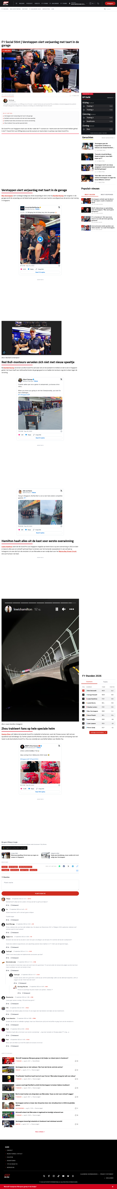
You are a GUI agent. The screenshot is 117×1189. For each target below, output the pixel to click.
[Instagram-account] (54, 1176)
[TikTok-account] (58, 1176)
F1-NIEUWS (5, 9)
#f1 (19, 395)
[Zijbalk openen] (16, 3)
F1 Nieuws (7, 50)
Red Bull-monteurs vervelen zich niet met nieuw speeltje (19, 118)
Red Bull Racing (58, 196)
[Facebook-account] (49, 1176)
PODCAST (29, 3)
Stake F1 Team (24, 870)
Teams (105, 682)
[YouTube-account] (63, 1176)
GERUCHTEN (46, 9)
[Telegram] (73, 866)
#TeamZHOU (34, 759)
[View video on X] (40, 239)
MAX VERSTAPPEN (15, 9)
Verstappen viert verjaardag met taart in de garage (18, 116)
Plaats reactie (40, 893)
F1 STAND (45, 3)
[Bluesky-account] (68, 1176)
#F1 (25, 498)
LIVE (52, 9)
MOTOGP (24, 9)
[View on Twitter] (59, 208)
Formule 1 (4, 867)
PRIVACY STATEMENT (106, 1174)
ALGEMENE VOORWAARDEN (88, 1174)
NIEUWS (22, 3)
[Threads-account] (73, 1176)
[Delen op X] (68, 866)
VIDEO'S (37, 3)
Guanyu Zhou (6, 734)
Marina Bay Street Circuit (67, 551)
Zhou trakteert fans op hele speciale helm (15, 123)
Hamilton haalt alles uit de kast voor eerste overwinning (19, 121)
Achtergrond (20, 1108)
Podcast (18, 1070)
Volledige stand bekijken (97, 732)
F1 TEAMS (63, 3)
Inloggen (110, 3)
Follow (37, 209)
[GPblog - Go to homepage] (7, 1176)
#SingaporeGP (25, 395)
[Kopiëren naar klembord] (77, 866)
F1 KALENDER (54, 3)
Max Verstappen (7, 196)
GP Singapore (5, 870)
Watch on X (54, 217)
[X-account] (44, 1176)
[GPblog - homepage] (6, 3)
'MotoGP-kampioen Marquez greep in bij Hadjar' (20, 1187)
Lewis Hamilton (7, 546)
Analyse (18, 1124)
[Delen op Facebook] (64, 866)
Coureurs (89, 681)
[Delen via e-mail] (77, 870)
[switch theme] (98, 3)
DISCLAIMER (109, 1178)
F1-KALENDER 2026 (35, 9)
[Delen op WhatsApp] (59, 866)
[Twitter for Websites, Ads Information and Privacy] (59, 265)
